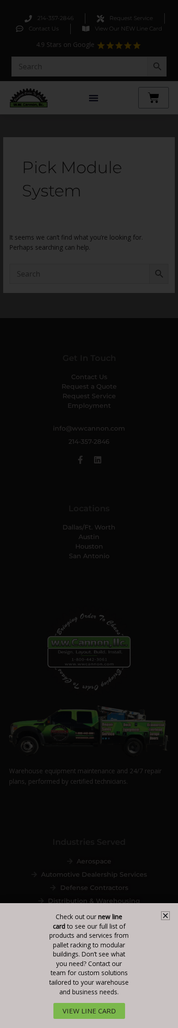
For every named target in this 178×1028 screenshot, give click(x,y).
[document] (89, 514)
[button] (165, 915)
